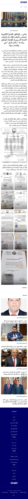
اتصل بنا (14, 445)
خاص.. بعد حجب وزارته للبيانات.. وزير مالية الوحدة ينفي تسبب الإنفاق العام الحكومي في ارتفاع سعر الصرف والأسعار (15, 402)
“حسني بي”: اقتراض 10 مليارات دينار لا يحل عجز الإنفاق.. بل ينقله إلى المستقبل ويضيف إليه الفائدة (15, 374)
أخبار (11, 30)
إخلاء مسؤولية (14, 456)
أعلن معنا (14, 448)
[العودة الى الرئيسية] (23, 2)
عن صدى (14, 442)
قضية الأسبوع (14, 431)
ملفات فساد (14, 426)
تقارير (14, 420)
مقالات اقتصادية (14, 423)
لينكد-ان (14, 479)
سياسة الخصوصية (14, 459)
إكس (14, 473)
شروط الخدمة (14, 462)
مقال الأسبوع (14, 429)
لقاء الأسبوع (14, 434)
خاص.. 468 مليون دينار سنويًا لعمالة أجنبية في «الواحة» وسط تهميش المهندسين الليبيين (14, 347)
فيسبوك (14, 470)
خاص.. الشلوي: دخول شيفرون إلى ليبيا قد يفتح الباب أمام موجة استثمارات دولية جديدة (14, 322)
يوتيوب (14, 476)
